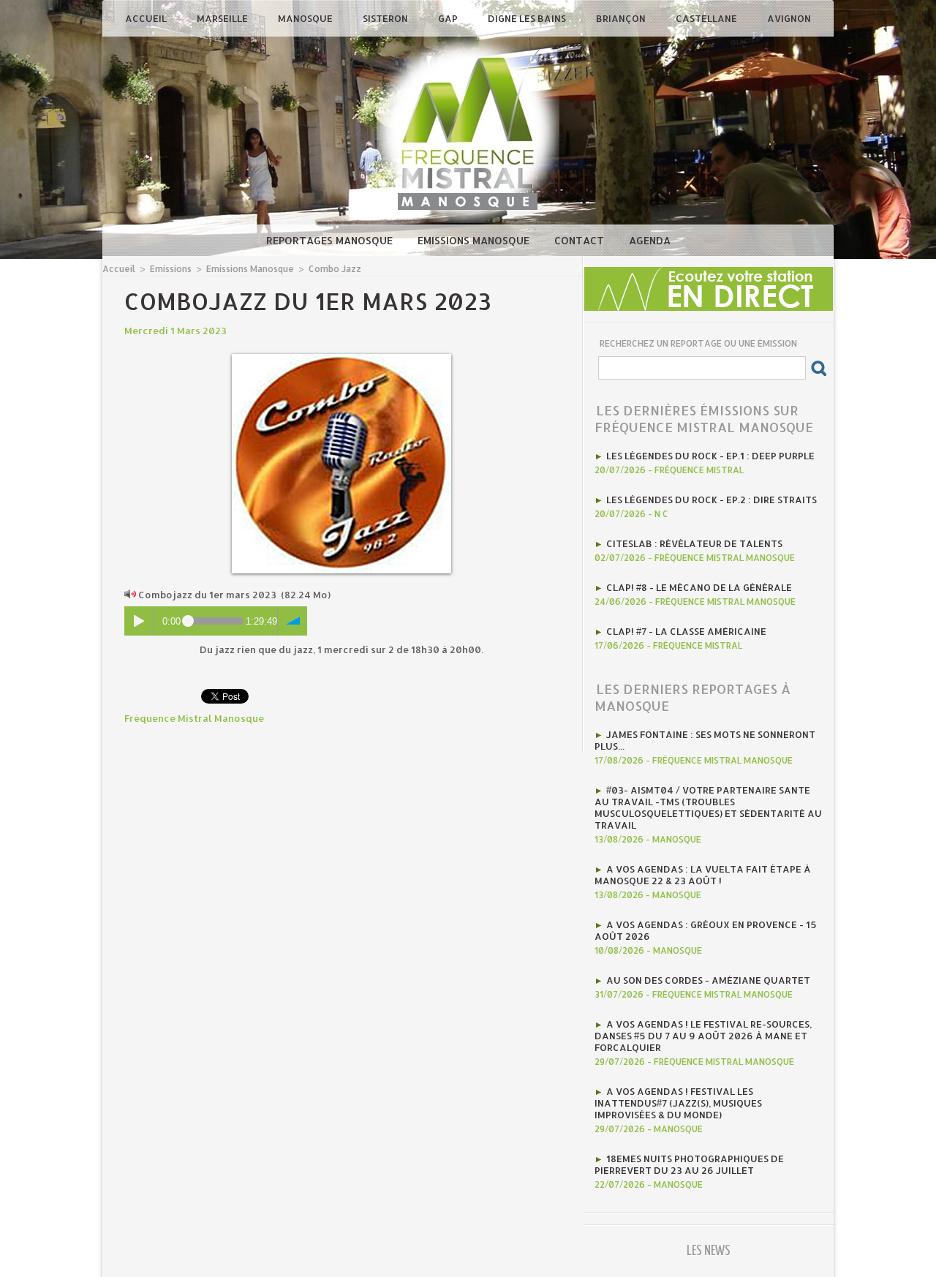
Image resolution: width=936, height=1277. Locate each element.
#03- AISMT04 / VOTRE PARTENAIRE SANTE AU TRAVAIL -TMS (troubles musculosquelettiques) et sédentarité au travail (708, 807)
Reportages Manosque (331, 240)
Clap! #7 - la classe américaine (686, 631)
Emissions (171, 268)
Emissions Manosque (475, 240)
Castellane (707, 18)
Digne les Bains (528, 18)
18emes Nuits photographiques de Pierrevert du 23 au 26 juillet (689, 1164)
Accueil (147, 18)
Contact (580, 240)
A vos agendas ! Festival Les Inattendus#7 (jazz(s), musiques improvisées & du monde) (678, 1102)
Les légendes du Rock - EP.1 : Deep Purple (710, 456)
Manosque (306, 18)
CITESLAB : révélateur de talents (694, 543)
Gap (449, 18)
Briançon (622, 18)
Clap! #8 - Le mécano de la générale (699, 587)
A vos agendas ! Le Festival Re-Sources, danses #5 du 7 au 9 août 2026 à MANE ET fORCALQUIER (703, 1035)
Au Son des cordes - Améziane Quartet (708, 980)
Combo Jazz (335, 268)
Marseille (223, 18)
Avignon (789, 18)
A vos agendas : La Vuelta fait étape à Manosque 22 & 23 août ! (703, 874)
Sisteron (386, 18)
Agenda (650, 240)
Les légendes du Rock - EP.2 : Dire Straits (711, 499)
